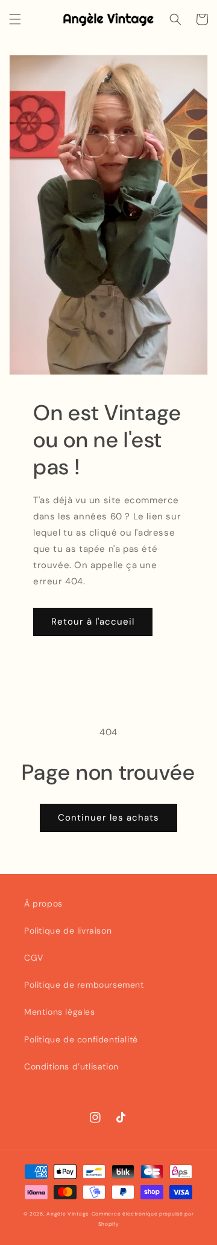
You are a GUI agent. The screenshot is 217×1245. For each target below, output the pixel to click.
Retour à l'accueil (92, 622)
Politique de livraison (68, 930)
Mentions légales (59, 1011)
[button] (15, 19)
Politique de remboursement (84, 984)
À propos (43, 903)
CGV (33, 957)
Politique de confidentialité (81, 1039)
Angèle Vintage (67, 1214)
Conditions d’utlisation (71, 1066)
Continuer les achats (108, 818)
